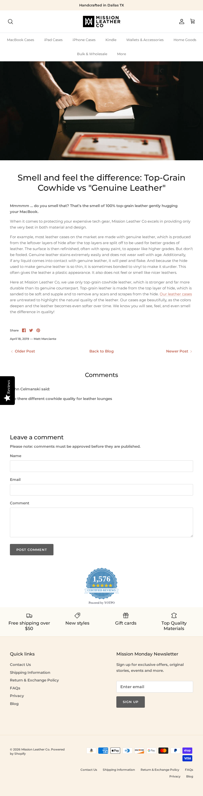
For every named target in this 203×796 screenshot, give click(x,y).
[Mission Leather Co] (101, 21)
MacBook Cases (20, 40)
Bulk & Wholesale (92, 54)
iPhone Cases (84, 40)
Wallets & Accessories (145, 40)
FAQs (15, 688)
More (121, 54)
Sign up (130, 702)
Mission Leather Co (35, 749)
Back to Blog (101, 351)
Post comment (31, 550)
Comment (19, 503)
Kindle (110, 40)
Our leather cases (176, 294)
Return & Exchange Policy (34, 680)
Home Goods (185, 40)
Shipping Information (30, 672)
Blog (14, 703)
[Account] (181, 21)
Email (15, 479)
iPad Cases (53, 40)
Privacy (17, 695)
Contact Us (20, 664)
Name (15, 455)
